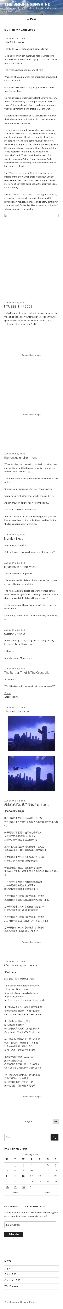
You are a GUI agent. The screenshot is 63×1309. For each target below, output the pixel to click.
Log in (7, 1268)
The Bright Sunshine (27, 4)
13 (56, 1170)
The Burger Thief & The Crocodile (26, 672)
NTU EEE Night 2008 (18, 306)
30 (23, 1187)
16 (23, 1176)
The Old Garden (14, 42)
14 (7, 1176)
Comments (12, 1280)
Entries (10, 1274)
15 (15, 1176)
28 (7, 1187)
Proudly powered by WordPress (19, 1302)
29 (15, 1187)
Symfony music (14, 634)
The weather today (17, 711)
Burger (7, 693)
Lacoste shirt (11, 697)
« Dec (15, 1192)
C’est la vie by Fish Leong (20, 965)
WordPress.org (12, 1286)
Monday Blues (13, 538)
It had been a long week (20, 567)
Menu (33, 19)
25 (39, 1181)
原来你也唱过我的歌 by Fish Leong (26, 804)
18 (39, 1176)
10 (31, 1170)
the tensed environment (20, 457)
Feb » (47, 1192)
